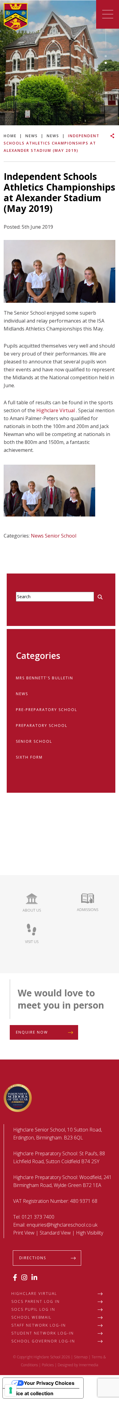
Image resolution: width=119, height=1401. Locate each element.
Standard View (55, 1232)
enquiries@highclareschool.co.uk (62, 1224)
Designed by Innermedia (78, 1364)
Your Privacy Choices (49, 1383)
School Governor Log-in (43, 1341)
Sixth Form (29, 757)
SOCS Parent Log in (35, 1301)
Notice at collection (30, 1393)
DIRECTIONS (32, 1257)
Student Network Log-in (42, 1333)
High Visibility (89, 1232)
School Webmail (31, 1317)
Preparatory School (41, 725)
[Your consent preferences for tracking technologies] (10, 1390)
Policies (48, 1364)
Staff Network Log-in (38, 1325)
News (37, 535)
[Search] (100, 597)
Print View (23, 1232)
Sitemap (81, 1357)
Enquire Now (32, 1032)
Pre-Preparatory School (46, 709)
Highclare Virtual (55, 410)
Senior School (60, 535)
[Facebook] (15, 1277)
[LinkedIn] (34, 1277)
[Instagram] (24, 1277)
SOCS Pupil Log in (33, 1309)
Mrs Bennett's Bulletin (44, 678)
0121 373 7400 (38, 1216)
